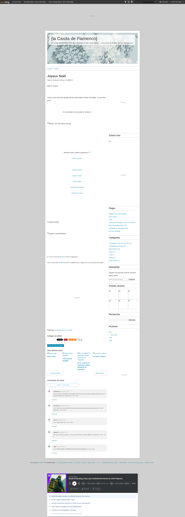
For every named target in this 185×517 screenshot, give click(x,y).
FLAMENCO (41, 462)
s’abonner (75, 489)
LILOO (63, 257)
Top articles (77, 462)
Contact (56, 68)
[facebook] (125, 2)
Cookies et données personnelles (135, 462)
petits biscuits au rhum (77, 187)
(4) (111, 255)
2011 (110, 332)
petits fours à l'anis (77, 193)
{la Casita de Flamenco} (74, 38)
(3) (112, 258)
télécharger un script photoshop (118, 228)
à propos (97, 489)
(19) (117, 246)
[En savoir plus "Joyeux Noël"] (114, 304)
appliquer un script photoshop (118, 214)
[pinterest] (132, 2)
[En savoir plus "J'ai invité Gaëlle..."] (123, 304)
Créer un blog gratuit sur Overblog (65, 462)
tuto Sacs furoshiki (114, 231)
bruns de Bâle (77, 181)
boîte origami (113, 217)
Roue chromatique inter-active (118, 225)
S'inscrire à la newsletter (55, 345)
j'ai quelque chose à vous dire (63, 330)
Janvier (113, 335)
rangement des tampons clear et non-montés (122, 222)
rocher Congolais (77, 158)
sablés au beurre (77, 170)
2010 (110, 338)
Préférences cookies (149, 462)
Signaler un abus (91, 462)
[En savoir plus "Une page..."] (123, 295)
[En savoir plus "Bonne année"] (133, 295)
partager (86, 489)
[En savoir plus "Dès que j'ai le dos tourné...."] (133, 304)
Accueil (49, 68)
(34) (120, 243)
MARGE (61, 262)
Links (110, 219)
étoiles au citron (77, 176)
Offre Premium (122, 462)
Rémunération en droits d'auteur (110, 462)
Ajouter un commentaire (63, 385)
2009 (110, 341)
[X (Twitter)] (128, 2)
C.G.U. (99, 462)
